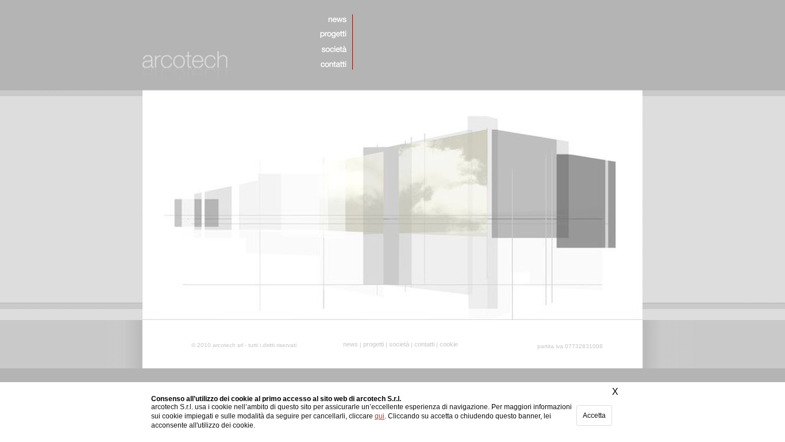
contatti (424, 344)
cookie (449, 344)
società (399, 344)
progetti (373, 344)
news (350, 344)
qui (379, 416)
